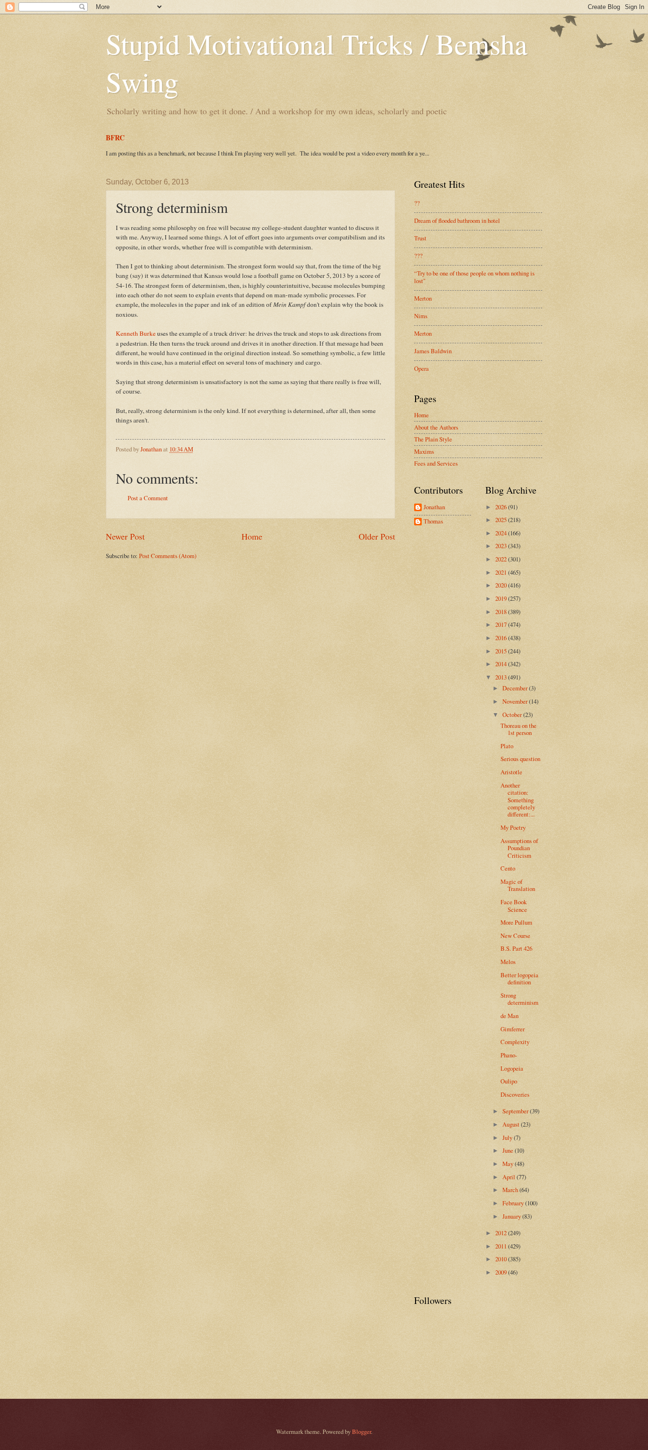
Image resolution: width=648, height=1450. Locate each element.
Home (251, 536)
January (512, 1216)
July (508, 1137)
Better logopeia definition (519, 978)
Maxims (424, 451)
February (513, 1203)
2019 (501, 598)
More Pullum (516, 922)
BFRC (115, 137)
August (511, 1124)
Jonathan (434, 507)
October (512, 714)
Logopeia (511, 1068)
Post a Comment (148, 498)
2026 (501, 507)
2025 (501, 519)
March (510, 1189)
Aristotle (511, 772)
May (508, 1163)
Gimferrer (512, 1029)
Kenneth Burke (136, 333)
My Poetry (513, 827)
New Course (515, 935)
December (515, 688)
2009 (501, 1272)
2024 (501, 533)
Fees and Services (436, 463)
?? (417, 203)
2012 (501, 1233)
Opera (421, 368)
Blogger (361, 1431)
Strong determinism (519, 999)
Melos (508, 961)
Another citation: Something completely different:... (517, 800)
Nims (420, 316)
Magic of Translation (517, 885)
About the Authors (436, 427)
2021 (501, 572)
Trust (420, 238)
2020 (501, 585)
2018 (501, 611)
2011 (501, 1246)
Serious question (520, 758)
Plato (506, 746)
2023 (501, 545)
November (515, 701)
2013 (501, 677)
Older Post (377, 536)
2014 (501, 664)
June (508, 1150)
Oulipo (508, 1081)
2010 (501, 1259)
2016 (501, 637)
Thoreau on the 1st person (518, 729)
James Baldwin (433, 351)
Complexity (514, 1041)
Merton (423, 298)
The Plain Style (433, 439)
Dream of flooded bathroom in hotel (457, 220)
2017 (501, 624)
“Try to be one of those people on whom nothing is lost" (474, 276)
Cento (507, 868)
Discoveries (514, 1094)
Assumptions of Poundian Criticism (519, 848)
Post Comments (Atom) (167, 555)
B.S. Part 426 (516, 948)
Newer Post (125, 536)
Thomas (433, 521)
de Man (509, 1015)
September (516, 1111)
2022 (501, 559)
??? (418, 255)
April (509, 1177)
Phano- (508, 1055)
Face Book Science (513, 905)
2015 (501, 651)
